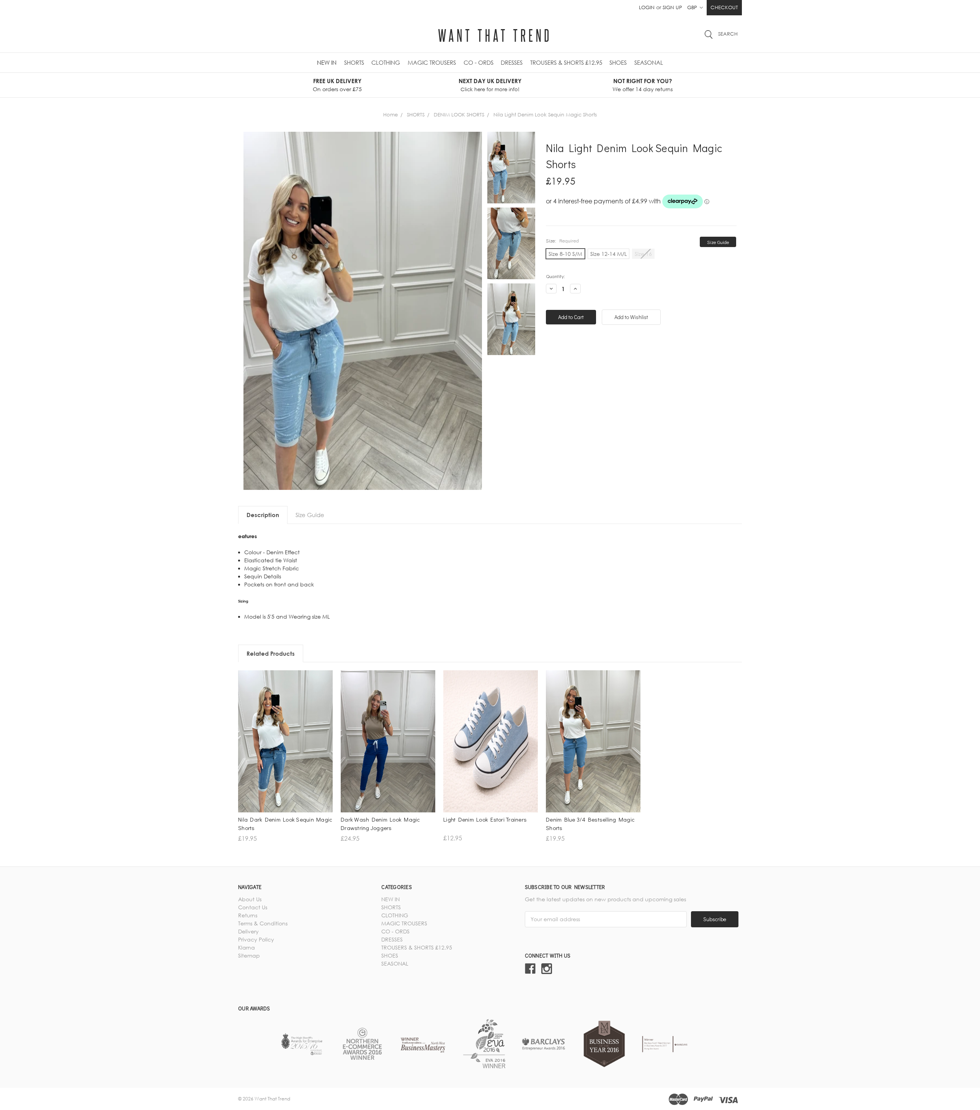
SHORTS (354, 62)
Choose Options (285, 763)
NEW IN (326, 62)
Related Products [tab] (271, 653)
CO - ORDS (478, 62)
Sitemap (249, 955)
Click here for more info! (490, 89)
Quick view (285, 750)
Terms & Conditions (262, 923)
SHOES (618, 62)
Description (263, 514)
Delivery (248, 931)
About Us (249, 899)
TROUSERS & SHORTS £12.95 (566, 62)
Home (390, 114)
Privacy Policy (256, 939)
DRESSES (512, 62)
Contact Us (252, 907)
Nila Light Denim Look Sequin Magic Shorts (545, 114)
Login (647, 7)
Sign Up (672, 7)
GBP (693, 7)
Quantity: (555, 276)
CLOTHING (385, 62)
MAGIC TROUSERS (432, 62)
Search (728, 34)
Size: (562, 240)
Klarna (246, 947)
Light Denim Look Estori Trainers (485, 819)
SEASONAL (648, 62)
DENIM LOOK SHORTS (459, 114)
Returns (247, 915)
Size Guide (718, 242)
